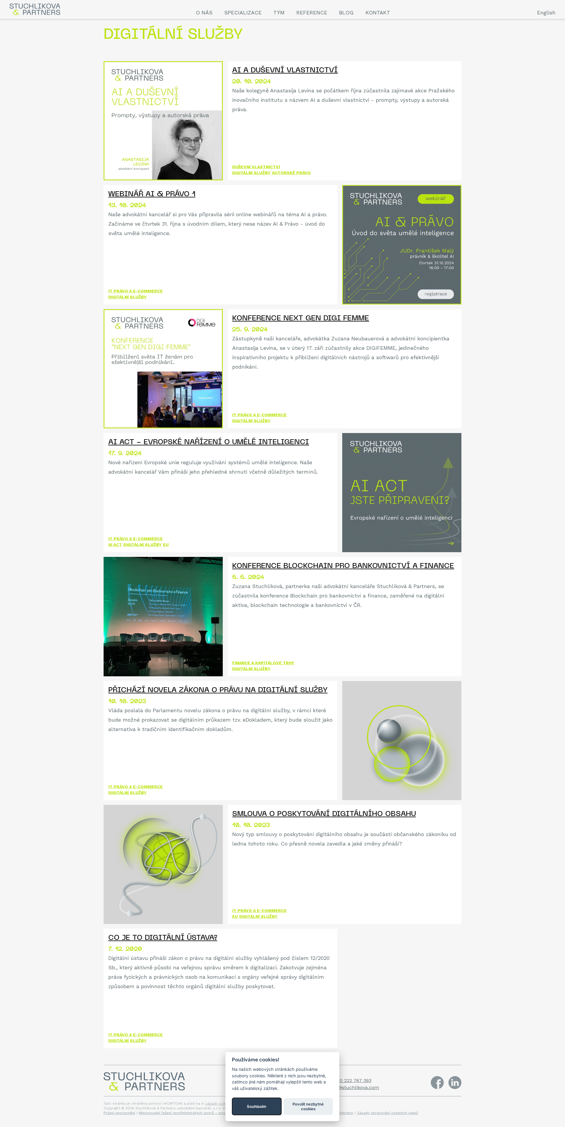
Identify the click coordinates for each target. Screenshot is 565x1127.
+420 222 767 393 (351, 1080)
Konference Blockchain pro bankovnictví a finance (343, 566)
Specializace (243, 12)
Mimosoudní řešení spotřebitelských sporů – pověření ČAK (190, 1113)
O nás (204, 12)
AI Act (115, 544)
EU (166, 544)
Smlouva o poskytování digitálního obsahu (324, 814)
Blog (346, 12)
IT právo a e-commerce (135, 291)
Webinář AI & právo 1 (151, 194)
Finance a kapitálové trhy (263, 662)
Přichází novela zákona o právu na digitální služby (218, 690)
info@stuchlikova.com (354, 1087)
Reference (311, 12)
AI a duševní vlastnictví (285, 70)
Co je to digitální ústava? (162, 938)
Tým (279, 12)
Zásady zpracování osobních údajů (387, 1113)
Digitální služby (251, 172)
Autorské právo (291, 172)
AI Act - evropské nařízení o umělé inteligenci (208, 442)
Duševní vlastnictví (256, 166)
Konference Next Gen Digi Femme (300, 318)
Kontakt (377, 12)
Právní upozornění (119, 1113)
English (546, 12)
